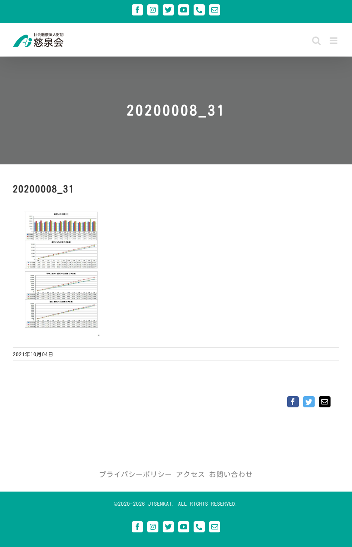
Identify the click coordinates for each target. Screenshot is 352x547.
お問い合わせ (231, 474)
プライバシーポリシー (135, 474)
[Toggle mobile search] (316, 40)
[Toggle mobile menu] (334, 40)
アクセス (190, 474)
